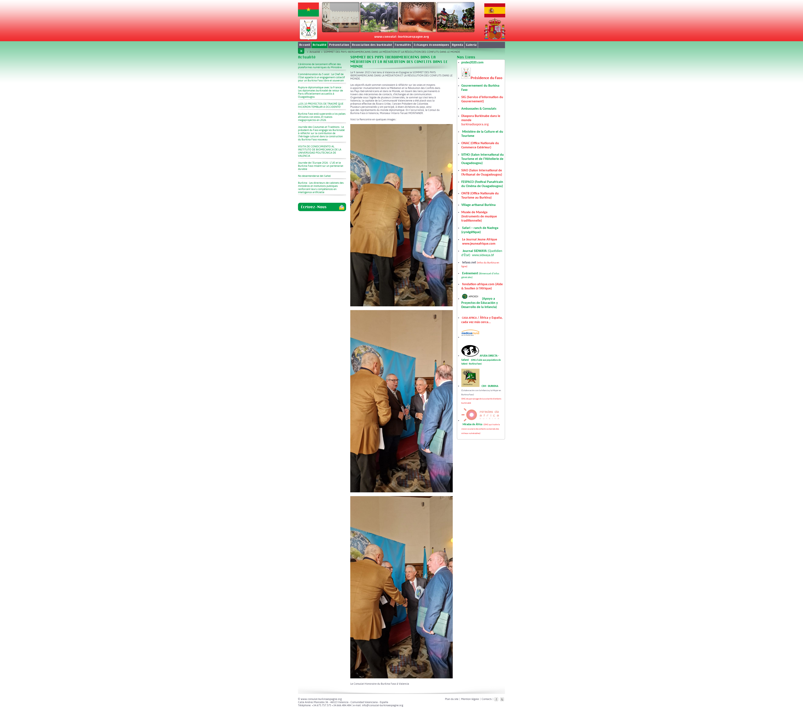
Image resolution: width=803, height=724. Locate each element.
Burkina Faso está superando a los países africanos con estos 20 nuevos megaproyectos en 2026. (321, 117)
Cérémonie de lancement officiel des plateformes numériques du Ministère (320, 66)
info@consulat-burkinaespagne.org (382, 705)
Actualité (319, 45)
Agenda (457, 45)
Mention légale (470, 699)
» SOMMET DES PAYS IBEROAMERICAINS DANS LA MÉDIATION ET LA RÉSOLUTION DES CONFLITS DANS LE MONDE (390, 51)
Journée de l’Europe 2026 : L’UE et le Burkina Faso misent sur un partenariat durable (320, 166)
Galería (471, 45)
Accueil (304, 45)
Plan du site (451, 699)
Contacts (487, 699)
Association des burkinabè (372, 45)
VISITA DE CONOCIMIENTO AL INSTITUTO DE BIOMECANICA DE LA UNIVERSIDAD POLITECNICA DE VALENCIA (319, 151)
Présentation (339, 45)
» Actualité (313, 51)
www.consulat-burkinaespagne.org (401, 37)
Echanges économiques (431, 45)
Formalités (403, 45)
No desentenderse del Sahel (314, 175)
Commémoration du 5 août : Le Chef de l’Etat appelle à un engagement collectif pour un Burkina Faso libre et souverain (321, 77)
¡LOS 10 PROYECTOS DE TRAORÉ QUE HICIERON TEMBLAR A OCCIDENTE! (320, 105)
